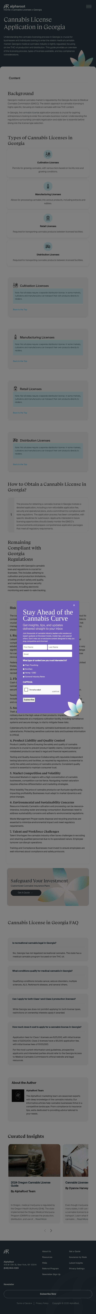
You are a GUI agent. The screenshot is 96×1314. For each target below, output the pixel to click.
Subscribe (29, 700)
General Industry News (35, 677)
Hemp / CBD (30, 673)
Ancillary (28, 669)
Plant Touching (31, 665)
